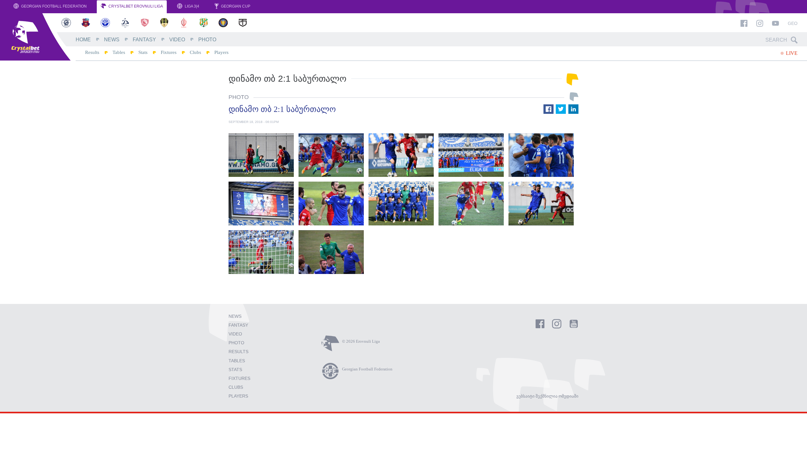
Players (221, 52)
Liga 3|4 (191, 6)
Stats (143, 52)
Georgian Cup (235, 6)
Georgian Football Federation (53, 6)
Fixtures (169, 52)
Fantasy (144, 39)
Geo (793, 23)
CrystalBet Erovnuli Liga (135, 6)
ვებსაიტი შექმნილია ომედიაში (547, 396)
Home (83, 39)
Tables (119, 52)
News (111, 39)
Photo (207, 39)
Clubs (195, 52)
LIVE (791, 53)
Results (92, 52)
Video (177, 39)
